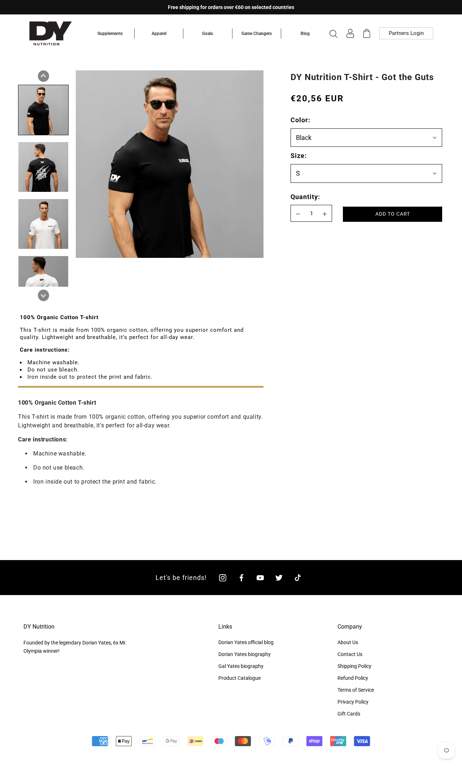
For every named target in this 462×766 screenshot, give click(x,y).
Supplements (110, 33)
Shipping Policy (354, 666)
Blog (305, 33)
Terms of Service (355, 690)
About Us (347, 642)
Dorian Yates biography (244, 654)
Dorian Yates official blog (246, 642)
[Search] (333, 34)
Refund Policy (352, 678)
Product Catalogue (239, 678)
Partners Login (406, 33)
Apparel (159, 33)
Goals (207, 33)
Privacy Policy (353, 702)
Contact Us (349, 654)
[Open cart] (366, 33)
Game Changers (256, 33)
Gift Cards (348, 714)
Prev (43, 76)
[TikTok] (297, 577)
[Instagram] (222, 577)
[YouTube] (260, 577)
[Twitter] (279, 577)
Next (43, 295)
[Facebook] (241, 577)
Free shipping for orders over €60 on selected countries (231, 7)
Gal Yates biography (240, 666)
